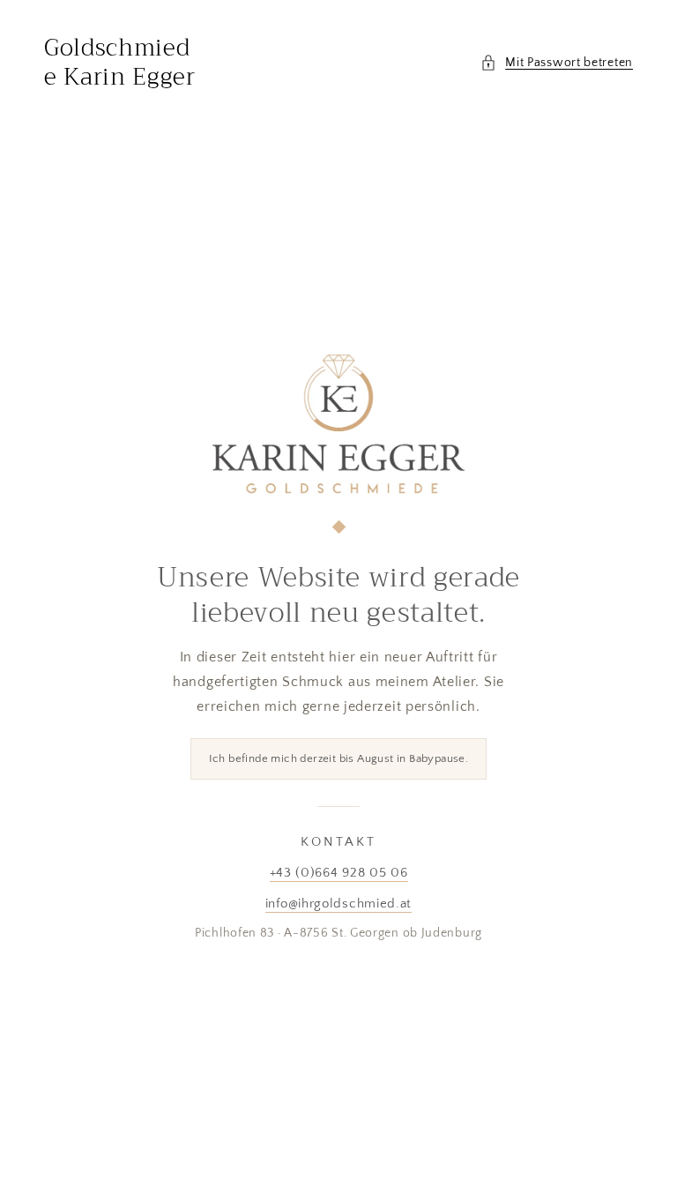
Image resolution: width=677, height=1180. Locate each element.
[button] (556, 63)
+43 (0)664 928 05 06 (339, 872)
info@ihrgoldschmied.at (338, 903)
